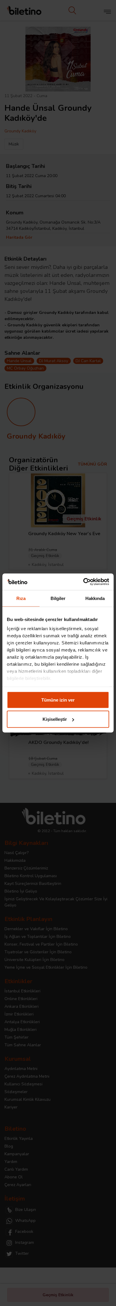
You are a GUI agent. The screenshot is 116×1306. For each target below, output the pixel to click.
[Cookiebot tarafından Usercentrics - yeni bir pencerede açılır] (83, 582)
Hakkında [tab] (95, 598)
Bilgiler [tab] (58, 598)
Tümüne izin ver (58, 699)
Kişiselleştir (55, 719)
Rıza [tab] (21, 598)
